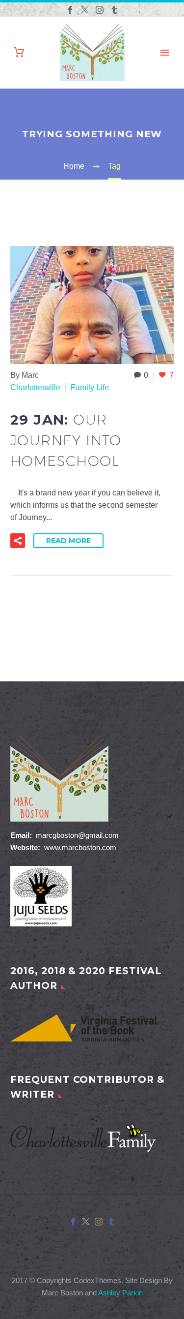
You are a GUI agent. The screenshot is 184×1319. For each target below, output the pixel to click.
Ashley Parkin (120, 1293)
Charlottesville (35, 387)
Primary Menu (165, 52)
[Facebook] (70, 10)
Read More (68, 540)
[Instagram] (99, 10)
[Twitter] (85, 10)
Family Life (90, 387)
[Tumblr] (114, 10)
